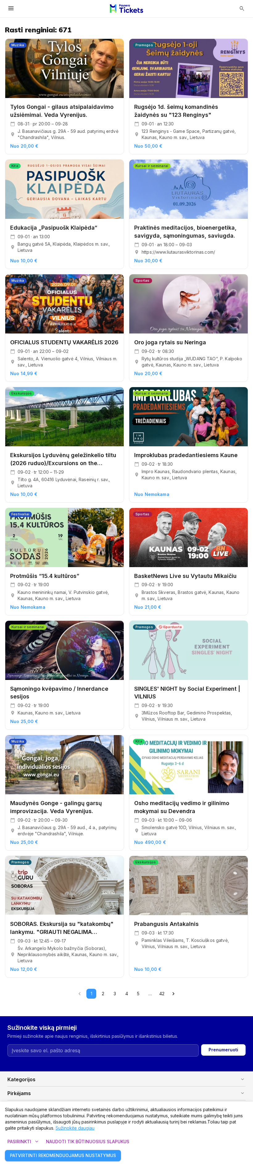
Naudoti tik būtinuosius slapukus (87, 1141)
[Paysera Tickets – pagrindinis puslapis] (126, 8)
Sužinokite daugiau (75, 1128)
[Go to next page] (173, 994)
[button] (126, 1079)
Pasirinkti (23, 1141)
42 (161, 993)
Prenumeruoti (223, 1049)
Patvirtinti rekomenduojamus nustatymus (63, 1155)
